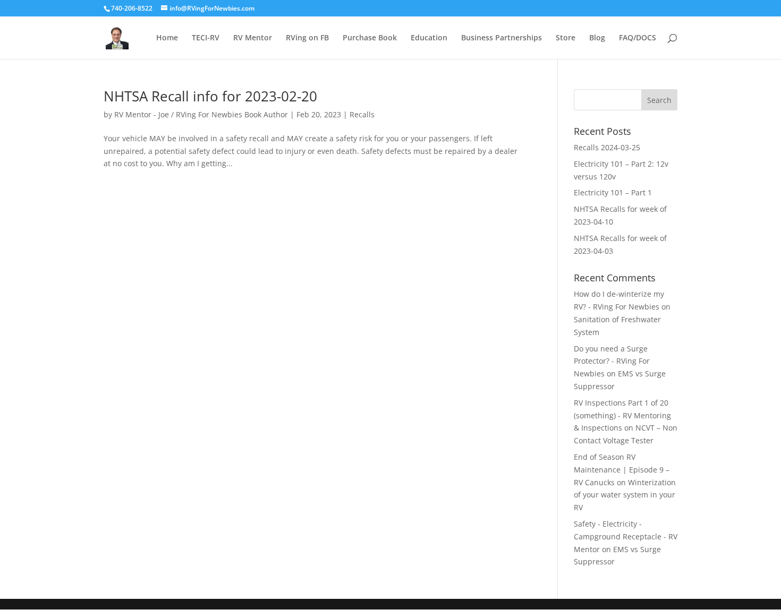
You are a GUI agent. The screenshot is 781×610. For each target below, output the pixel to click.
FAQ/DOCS (637, 38)
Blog (597, 38)
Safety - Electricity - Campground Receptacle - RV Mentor (625, 536)
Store (565, 38)
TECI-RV (205, 38)
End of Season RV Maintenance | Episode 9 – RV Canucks (621, 469)
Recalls (362, 114)
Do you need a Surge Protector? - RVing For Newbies (612, 361)
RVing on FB (307, 38)
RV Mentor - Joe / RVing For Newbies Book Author (201, 114)
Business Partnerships (501, 38)
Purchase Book (370, 38)
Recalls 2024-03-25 (607, 147)
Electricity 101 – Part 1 (613, 192)
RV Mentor (252, 38)
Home (167, 38)
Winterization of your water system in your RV (625, 495)
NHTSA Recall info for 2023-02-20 (210, 96)
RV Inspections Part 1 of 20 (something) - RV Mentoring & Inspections (622, 415)
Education (429, 38)
